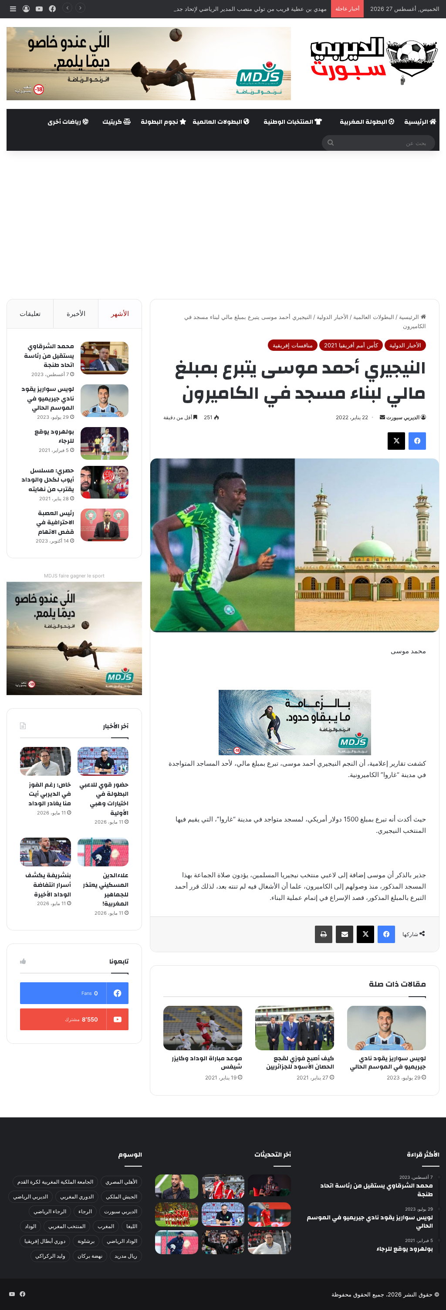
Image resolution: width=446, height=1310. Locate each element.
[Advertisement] (223, 225)
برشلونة (86, 1241)
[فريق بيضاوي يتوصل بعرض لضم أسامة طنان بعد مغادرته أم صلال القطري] (269, 1214)
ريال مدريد (126, 1255)
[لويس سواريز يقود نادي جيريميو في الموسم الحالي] (386, 1028)
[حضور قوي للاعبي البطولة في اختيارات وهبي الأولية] (103, 761)
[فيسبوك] (417, 441)
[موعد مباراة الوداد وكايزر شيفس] (202, 1028)
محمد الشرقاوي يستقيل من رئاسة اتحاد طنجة (49, 356)
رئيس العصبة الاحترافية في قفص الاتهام (55, 523)
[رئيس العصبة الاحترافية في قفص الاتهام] (104, 525)
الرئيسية (416, 122)
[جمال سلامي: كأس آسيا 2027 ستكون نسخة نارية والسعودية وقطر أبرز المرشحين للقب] (223, 1242)
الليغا (131, 1226)
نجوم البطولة (160, 122)
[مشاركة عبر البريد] (344, 934)
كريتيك (112, 122)
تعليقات (30, 313)
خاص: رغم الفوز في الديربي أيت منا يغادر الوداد (49, 794)
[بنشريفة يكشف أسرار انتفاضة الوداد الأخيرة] (45, 852)
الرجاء (85, 1211)
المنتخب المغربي (66, 1226)
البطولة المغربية (364, 122)
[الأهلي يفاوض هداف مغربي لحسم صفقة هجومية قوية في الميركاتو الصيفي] (176, 1214)
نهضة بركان (90, 1255)
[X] (396, 441)
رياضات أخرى (64, 122)
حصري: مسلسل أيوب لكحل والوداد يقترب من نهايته (47, 480)
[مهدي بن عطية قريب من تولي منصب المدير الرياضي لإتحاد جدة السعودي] (176, 1186)
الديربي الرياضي (30, 1196)
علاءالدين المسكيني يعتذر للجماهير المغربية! (105, 890)
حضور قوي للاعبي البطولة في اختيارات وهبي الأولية (103, 799)
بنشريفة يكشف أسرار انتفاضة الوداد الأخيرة (48, 885)
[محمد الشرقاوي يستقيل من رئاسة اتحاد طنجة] (104, 358)
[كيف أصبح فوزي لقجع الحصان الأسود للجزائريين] (294, 1028)
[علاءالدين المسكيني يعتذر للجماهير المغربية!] (103, 852)
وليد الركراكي (50, 1255)
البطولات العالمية (218, 122)
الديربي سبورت (402, 417)
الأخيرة (76, 313)
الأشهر (120, 313)
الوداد (30, 1226)
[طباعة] (323, 934)
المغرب (106, 1226)
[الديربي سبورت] (371, 61)
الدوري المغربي (77, 1196)
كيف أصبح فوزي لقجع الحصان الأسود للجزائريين (300, 1062)
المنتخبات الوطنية (289, 122)
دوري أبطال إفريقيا (44, 1241)
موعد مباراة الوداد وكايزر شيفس (207, 1062)
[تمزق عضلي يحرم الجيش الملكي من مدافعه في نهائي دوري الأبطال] (269, 1185)
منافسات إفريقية (293, 345)
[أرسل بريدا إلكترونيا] (382, 417)
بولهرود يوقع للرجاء (54, 436)
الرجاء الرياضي (50, 1211)
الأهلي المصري (121, 1181)
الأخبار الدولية (332, 316)
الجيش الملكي (121, 1196)
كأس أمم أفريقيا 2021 (351, 345)
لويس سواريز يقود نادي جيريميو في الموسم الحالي (388, 1062)
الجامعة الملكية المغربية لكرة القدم (55, 1181)
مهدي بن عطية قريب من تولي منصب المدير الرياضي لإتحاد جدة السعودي (238, 8)
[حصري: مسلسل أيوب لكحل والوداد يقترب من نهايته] (104, 482)
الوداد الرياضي (122, 1241)
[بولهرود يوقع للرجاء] (104, 443)
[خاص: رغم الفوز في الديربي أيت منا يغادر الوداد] (45, 761)
